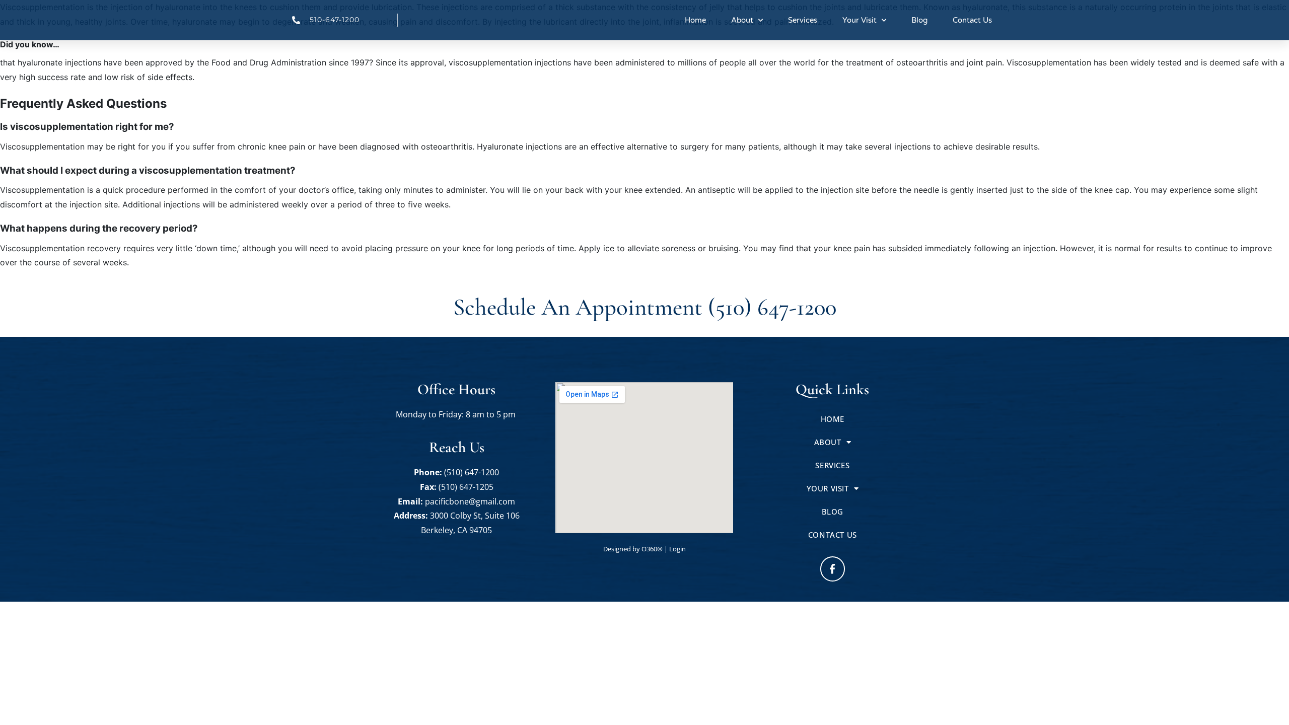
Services (802, 20)
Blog (919, 20)
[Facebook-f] (832, 568)
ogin (677, 548)
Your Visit (859, 20)
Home (695, 20)
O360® (652, 548)
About (742, 20)
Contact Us (972, 20)
